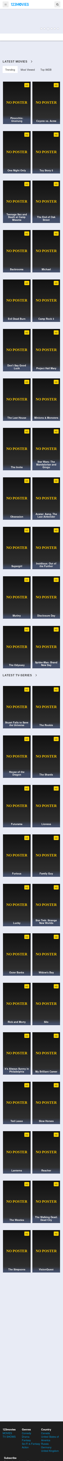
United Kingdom (50, 1451)
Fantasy (26, 1440)
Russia (45, 1443)
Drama (25, 1436)
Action (25, 1447)
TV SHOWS (9, 1436)
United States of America (50, 1438)
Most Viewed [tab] (28, 69)
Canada (45, 1433)
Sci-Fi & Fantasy (31, 1443)
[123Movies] (19, 4)
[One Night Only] (31, 21)
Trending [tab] (10, 69)
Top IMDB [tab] (45, 69)
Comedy (26, 1433)
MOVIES (7, 1433)
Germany (46, 1447)
